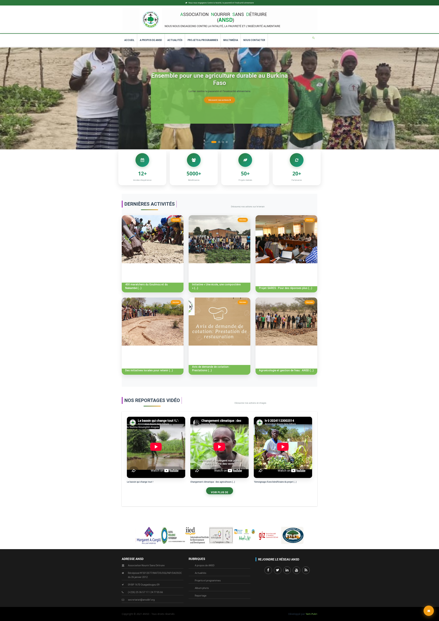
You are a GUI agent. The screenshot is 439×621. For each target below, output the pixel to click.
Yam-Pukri (311, 614)
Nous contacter (254, 40)
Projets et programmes (208, 580)
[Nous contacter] (429, 611)
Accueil (129, 40)
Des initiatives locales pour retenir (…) (149, 370)
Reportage (200, 595)
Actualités (174, 40)
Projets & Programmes (203, 40)
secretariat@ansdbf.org (141, 599)
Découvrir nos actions (218, 100)
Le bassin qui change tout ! (140, 482)
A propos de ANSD (151, 40)
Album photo (202, 588)
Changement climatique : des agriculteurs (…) (212, 482)
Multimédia (230, 40)
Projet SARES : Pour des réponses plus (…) (285, 288)
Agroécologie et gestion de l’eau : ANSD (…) (286, 370)
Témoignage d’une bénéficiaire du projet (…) (275, 482)
